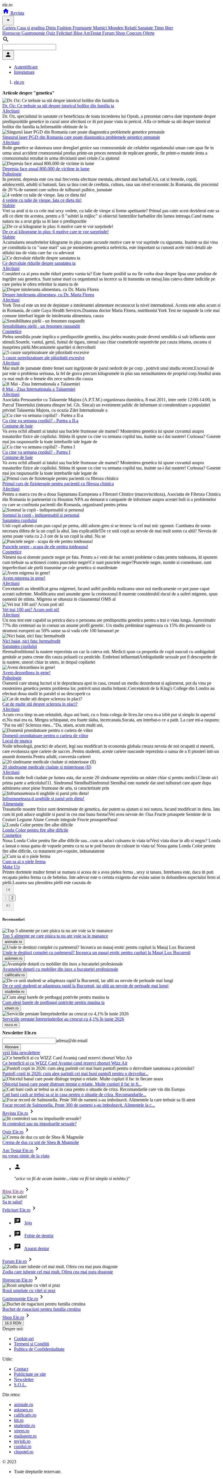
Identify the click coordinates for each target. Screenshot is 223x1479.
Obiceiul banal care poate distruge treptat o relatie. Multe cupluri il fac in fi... (72, 1084)
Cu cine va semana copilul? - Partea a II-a (40, 420)
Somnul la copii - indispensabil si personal (40, 515)
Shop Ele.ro (13, 1317)
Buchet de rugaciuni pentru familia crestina (41, 1309)
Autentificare (26, 66)
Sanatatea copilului (19, 520)
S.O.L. (20, 1384)
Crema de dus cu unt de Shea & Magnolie (40, 1142)
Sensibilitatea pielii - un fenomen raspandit (41, 326)
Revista (16, 12)
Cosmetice (11, 331)
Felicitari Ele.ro (16, 1210)
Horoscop (11, 33)
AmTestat (92, 33)
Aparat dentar (36, 1248)
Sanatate (146, 27)
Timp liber (163, 27)
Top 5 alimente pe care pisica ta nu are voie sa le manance (55, 935)
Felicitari (64, 33)
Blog (78, 33)
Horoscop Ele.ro (17, 1280)
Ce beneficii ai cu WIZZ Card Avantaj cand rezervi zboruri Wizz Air (64, 1063)
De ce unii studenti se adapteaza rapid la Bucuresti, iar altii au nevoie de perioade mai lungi (85, 985)
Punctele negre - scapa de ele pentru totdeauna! (45, 546)
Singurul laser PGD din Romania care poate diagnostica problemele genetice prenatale (81, 137)
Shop (121, 33)
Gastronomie (33, 33)
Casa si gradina (31, 27)
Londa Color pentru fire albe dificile (35, 830)
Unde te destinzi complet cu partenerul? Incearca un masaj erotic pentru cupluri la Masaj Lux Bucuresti (96, 952)
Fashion (65, 27)
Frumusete (83, 27)
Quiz (51, 33)
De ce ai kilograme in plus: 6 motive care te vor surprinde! (55, 231)
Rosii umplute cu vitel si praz (28, 1290)
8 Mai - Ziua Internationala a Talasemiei (38, 389)
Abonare (12, 1047)
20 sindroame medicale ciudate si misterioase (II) (46, 767)
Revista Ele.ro (15, 1113)
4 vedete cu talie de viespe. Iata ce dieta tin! (42, 200)
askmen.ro (23, 1409)
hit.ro (19, 1420)
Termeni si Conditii (31, 1343)
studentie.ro (24, 1425)
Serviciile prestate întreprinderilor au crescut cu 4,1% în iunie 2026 (63, 1019)
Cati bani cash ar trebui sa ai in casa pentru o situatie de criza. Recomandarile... (74, 1094)
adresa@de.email (71, 1040)
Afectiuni (10, 110)
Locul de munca (17, 740)
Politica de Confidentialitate (39, 1349)
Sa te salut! (12, 1201)
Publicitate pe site (30, 1374)
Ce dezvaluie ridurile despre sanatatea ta (38, 263)
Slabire (8, 205)
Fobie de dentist (38, 1235)
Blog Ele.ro (13, 1191)
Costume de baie (17, 425)
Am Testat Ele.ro (17, 1150)
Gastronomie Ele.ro (20, 1298)
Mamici (100, 27)
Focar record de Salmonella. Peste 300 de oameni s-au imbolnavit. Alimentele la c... (78, 1105)
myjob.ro (22, 1441)
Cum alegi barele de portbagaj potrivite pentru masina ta (53, 1002)
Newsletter (24, 1379)
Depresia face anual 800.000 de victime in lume (45, 168)
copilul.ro (22, 1446)
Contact (21, 1368)
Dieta (51, 27)
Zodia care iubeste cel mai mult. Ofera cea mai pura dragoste (57, 1271)
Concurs (134, 33)
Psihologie (11, 173)
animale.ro (23, 1404)
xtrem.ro (21, 1430)
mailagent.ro (25, 1436)
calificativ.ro (25, 1415)
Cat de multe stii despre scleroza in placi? (40, 704)
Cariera (9, 27)
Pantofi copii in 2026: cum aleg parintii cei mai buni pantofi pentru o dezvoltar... (75, 1073)
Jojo (28, 1222)
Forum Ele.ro (14, 1261)
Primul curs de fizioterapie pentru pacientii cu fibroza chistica (58, 483)
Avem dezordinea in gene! (26, 672)
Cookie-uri (24, 1338)
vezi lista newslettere (21, 1052)
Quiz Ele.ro (13, 1131)
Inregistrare (24, 72)
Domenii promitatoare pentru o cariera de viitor (45, 735)
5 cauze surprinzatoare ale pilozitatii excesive (43, 357)
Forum (109, 33)
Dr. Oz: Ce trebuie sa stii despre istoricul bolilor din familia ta (58, 105)
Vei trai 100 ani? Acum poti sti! (30, 609)
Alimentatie (13, 803)
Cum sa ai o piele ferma (24, 861)
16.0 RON (13, 1323)
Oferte (148, 33)
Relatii (131, 27)
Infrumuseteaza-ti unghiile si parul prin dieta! (43, 798)
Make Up (11, 866)
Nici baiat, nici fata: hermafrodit (31, 641)
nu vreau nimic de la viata (25, 1155)
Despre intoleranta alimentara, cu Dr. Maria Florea (48, 294)
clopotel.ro (23, 1451)
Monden (116, 27)
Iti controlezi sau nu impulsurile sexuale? (39, 1123)
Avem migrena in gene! (23, 578)
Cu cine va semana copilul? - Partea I (36, 452)
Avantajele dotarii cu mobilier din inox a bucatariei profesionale (60, 969)
